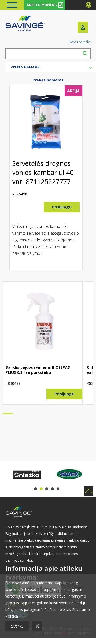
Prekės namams (48, 80)
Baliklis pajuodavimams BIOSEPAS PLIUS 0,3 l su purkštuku (38, 370)
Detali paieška (80, 41)
